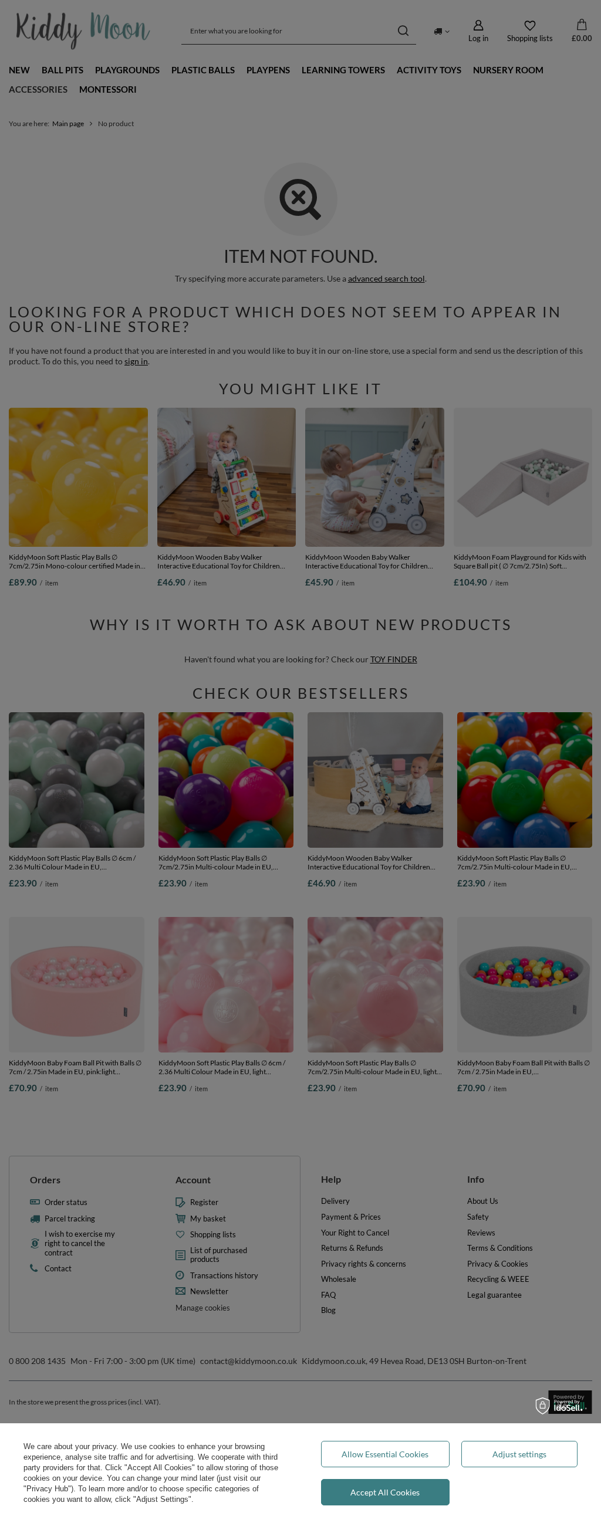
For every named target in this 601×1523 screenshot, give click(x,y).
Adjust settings (519, 1454)
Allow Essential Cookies (385, 1454)
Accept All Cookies (385, 1492)
